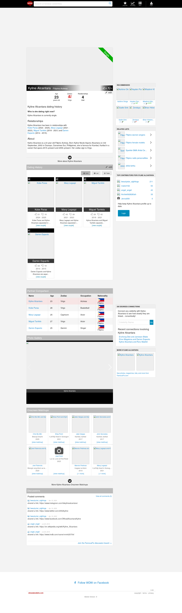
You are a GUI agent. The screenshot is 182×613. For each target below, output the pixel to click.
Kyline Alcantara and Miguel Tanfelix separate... (97, 223)
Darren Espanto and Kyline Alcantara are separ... (41, 274)
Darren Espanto (35, 328)
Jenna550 (137, 198)
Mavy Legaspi (57, 127)
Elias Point (59, 434)
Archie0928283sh (137, 194)
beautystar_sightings (137, 181)
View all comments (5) (104, 496)
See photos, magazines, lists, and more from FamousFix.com (133, 374)
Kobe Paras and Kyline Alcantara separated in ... (40, 223)
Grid (86, 173)
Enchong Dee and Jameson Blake (133, 336)
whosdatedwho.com (35, 593)
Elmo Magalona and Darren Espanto (134, 339)
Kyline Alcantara (35, 301)
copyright (137, 593)
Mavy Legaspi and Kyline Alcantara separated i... (69, 223)
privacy (151, 593)
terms (145, 593)
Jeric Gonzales (102, 434)
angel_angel (137, 190)
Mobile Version (90, 597)
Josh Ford (59, 456)
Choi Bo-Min (37, 434)
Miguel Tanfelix (40, 130)
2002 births (130, 165)
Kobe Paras (33, 127)
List (97, 173)
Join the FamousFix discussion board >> (95, 542)
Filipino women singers (135, 134)
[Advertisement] (91, 27)
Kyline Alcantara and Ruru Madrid (133, 341)
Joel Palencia (37, 465)
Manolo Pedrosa (81, 465)
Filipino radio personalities (137, 158)
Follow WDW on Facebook (93, 582)
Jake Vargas (80, 434)
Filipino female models (135, 142)
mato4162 (137, 185)
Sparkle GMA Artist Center (137, 150)
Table (108, 173)
